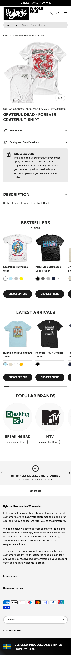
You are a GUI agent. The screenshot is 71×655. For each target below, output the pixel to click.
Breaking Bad (17, 436)
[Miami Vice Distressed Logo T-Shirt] (50, 248)
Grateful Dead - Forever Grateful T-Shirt (28, 36)
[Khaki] (11, 364)
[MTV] (50, 417)
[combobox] (35, 25)
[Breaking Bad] (17, 417)
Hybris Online (15, 630)
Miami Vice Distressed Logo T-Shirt (48, 268)
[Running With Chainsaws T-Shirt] (17, 333)
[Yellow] (21, 278)
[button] (58, 13)
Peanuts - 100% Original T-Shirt (49, 354)
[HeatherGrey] (16, 278)
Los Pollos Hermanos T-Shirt (17, 268)
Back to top (35, 490)
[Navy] (53, 278)
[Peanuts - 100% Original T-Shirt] (50, 333)
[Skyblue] (11, 278)
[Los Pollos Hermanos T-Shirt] (17, 248)
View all (35, 227)
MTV (50, 436)
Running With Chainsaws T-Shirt (17, 354)
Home (5, 36)
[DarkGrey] (43, 278)
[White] (16, 364)
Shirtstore (59, 520)
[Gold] (21, 364)
